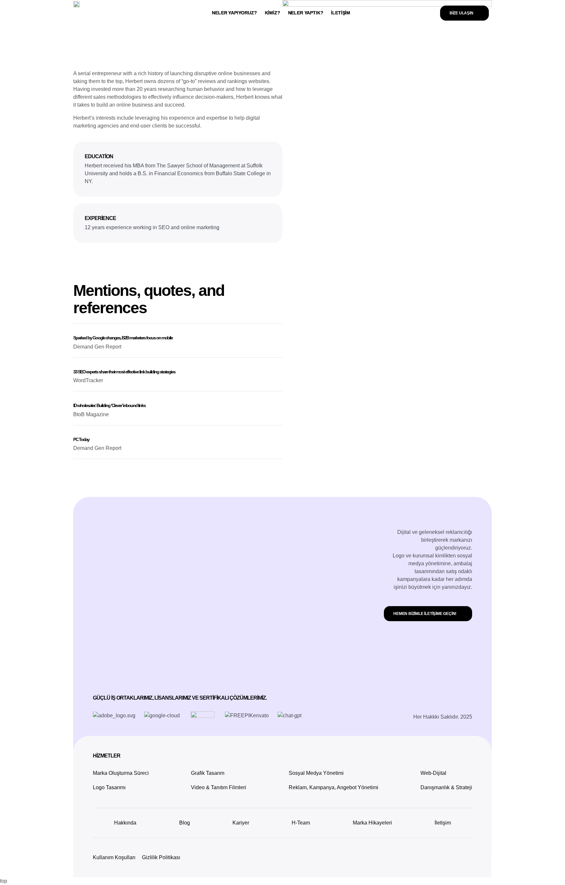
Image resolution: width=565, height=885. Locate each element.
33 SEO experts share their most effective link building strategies (124, 371)
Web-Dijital (433, 773)
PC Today (81, 439)
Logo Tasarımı (109, 787)
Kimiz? (272, 12)
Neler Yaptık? (305, 12)
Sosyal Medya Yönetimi (316, 773)
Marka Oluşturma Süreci (121, 773)
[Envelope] (109, 48)
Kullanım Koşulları (114, 857)
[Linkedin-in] (76, 48)
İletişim (340, 12)
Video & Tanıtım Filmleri (218, 787)
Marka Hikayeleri (372, 822)
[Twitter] (93, 48)
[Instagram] (465, 857)
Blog (184, 822)
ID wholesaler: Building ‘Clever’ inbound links (109, 405)
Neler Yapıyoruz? (234, 12)
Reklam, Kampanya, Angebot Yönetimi (333, 787)
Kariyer (240, 822)
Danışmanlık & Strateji (446, 787)
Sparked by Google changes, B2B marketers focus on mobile (123, 337)
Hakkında (125, 822)
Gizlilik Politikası (161, 857)
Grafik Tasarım (207, 773)
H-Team (301, 822)
